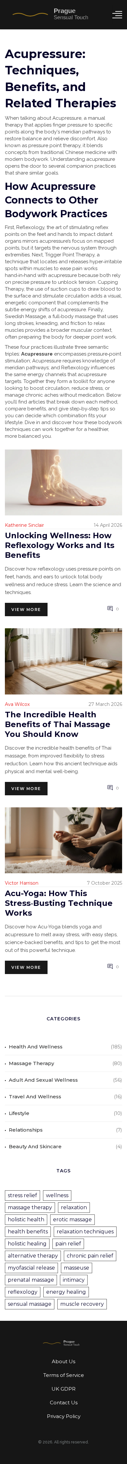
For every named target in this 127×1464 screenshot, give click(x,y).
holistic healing (27, 1244)
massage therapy (30, 1207)
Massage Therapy (31, 1063)
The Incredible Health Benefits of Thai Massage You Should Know (57, 724)
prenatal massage (31, 1280)
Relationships (26, 1130)
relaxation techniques (85, 1231)
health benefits (28, 1231)
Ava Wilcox (17, 704)
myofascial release (31, 1268)
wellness (57, 1195)
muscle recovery (82, 1304)
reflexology (22, 1292)
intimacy (74, 1280)
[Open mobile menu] (117, 14)
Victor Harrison (21, 883)
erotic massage (72, 1219)
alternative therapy (33, 1256)
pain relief (68, 1244)
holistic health (26, 1219)
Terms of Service (63, 1375)
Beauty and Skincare (35, 1146)
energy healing (66, 1292)
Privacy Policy (63, 1416)
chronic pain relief (90, 1256)
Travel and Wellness (35, 1096)
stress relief (22, 1195)
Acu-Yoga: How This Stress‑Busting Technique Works (59, 903)
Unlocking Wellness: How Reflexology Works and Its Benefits (59, 545)
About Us (63, 1361)
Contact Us (64, 1402)
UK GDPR (63, 1389)
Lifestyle (19, 1113)
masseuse (76, 1268)
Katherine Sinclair (24, 525)
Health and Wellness (36, 1047)
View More (26, 609)
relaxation (74, 1207)
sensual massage (29, 1304)
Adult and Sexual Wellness (43, 1080)
